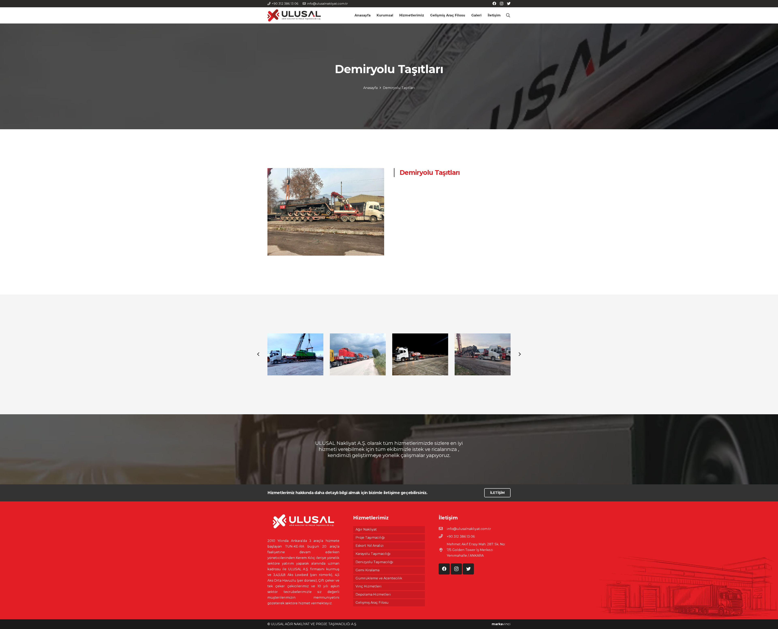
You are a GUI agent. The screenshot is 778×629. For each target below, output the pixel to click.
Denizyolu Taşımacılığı (374, 562)
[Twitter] (509, 3)
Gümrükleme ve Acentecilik (379, 578)
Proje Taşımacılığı (370, 537)
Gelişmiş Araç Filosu (372, 602)
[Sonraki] (519, 354)
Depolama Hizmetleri (373, 594)
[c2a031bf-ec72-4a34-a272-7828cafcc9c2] (483, 354)
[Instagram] (501, 4)
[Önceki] (258, 354)
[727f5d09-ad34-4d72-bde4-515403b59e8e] (420, 354)
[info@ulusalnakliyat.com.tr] (443, 529)
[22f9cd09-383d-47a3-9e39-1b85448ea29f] (295, 354)
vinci (501, 624)
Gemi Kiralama (367, 570)
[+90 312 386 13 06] (443, 536)
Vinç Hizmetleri (369, 586)
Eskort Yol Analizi (370, 546)
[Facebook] (494, 3)
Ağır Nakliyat (366, 529)
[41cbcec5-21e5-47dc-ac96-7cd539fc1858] (358, 354)
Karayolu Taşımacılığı (373, 554)
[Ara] (508, 15)
